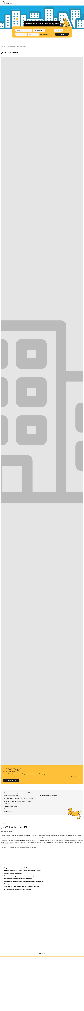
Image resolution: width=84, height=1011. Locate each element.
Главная (3, 46)
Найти (62, 34)
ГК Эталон (3, 823)
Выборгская (77, 777)
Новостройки (11, 46)
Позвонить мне (10, 780)
